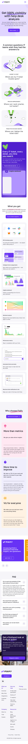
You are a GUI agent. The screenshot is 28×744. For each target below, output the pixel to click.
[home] (5, 2)
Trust (2, 714)
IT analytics (13, 697)
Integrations (4, 696)
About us (3, 712)
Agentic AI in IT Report (13, 720)
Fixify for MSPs (12, 705)
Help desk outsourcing (13, 700)
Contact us (7, 676)
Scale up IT (13, 695)
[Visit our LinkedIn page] (2, 681)
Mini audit (12, 724)
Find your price (23, 689)
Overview (3, 690)
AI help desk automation (13, 691)
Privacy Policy (11, 734)
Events (12, 726)
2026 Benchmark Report (13, 716)
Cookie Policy (17, 734)
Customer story (3, 699)
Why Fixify (4, 693)
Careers (3, 717)
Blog (11, 712)
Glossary (12, 729)
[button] (25, 2)
